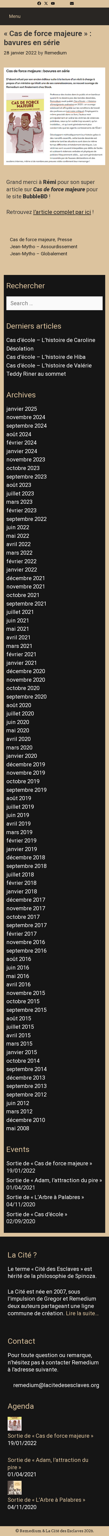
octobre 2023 (23, 468)
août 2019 (18, 798)
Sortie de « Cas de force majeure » (49, 1163)
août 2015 (18, 1018)
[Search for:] (54, 303)
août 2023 (18, 485)
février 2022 (21, 561)
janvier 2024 (21, 451)
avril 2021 (18, 637)
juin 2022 (17, 527)
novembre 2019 (25, 773)
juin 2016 (17, 967)
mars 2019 (19, 832)
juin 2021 (17, 620)
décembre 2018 (25, 857)
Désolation (20, 349)
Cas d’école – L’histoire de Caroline (50, 340)
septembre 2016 (26, 951)
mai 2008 (17, 1128)
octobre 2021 (23, 595)
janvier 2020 (21, 756)
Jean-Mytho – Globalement (38, 254)
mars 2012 (19, 1111)
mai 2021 (17, 629)
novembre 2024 (25, 417)
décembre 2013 (25, 1078)
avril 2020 (18, 739)
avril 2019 (18, 824)
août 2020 (18, 705)
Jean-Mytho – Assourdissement (43, 246)
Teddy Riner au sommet (36, 374)
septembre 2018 (26, 866)
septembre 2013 (26, 1086)
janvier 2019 (21, 849)
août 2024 (18, 434)
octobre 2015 (23, 1001)
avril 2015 (18, 1035)
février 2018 (21, 883)
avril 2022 (18, 544)
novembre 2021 (25, 586)
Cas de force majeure (32, 239)
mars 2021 (19, 646)
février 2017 (21, 934)
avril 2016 (18, 984)
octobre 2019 (23, 781)
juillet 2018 (20, 874)
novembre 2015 (25, 993)
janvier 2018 (21, 891)
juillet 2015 (20, 1027)
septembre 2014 (26, 1069)
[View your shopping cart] (105, 16)
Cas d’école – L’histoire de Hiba (46, 357)
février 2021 (21, 654)
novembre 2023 (25, 459)
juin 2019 (17, 815)
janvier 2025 (21, 409)
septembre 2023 (26, 477)
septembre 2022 (26, 519)
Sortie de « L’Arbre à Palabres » (45, 1197)
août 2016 (18, 959)
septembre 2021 (26, 604)
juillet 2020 (20, 713)
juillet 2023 (20, 493)
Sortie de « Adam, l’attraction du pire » (54, 1180)
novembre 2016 (25, 942)
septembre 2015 (26, 1010)
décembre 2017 (25, 900)
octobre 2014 (23, 1061)
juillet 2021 (20, 612)
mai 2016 (17, 976)
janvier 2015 (21, 1052)
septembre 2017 (26, 925)
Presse (64, 239)
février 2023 (21, 510)
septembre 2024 (26, 426)
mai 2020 (17, 730)
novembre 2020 (25, 680)
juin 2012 (17, 1103)
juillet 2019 (20, 807)
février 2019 (21, 840)
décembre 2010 (25, 1120)
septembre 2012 (26, 1094)
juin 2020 (17, 722)
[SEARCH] (98, 16)
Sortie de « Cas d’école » (36, 1214)
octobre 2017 (23, 917)
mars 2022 (19, 553)
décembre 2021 (25, 578)
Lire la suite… (82, 1313)
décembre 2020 (25, 671)
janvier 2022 (21, 570)
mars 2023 (19, 502)
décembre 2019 (25, 764)
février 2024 (21, 443)
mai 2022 (17, 536)
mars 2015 (19, 1044)
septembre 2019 (26, 790)
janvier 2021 (21, 663)
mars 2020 (19, 747)
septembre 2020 (26, 697)
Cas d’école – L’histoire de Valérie (49, 365)
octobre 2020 (23, 688)
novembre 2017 (25, 908)
